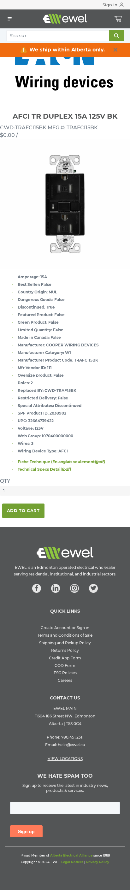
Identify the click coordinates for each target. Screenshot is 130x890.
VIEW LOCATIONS (65, 758)
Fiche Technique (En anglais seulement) (61, 461)
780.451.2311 (72, 737)
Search (116, 35)
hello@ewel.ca (71, 744)
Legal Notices (72, 862)
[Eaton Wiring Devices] (65, 66)
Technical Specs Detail (44, 469)
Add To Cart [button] (23, 510)
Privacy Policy (97, 862)
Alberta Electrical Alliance (71, 855)
